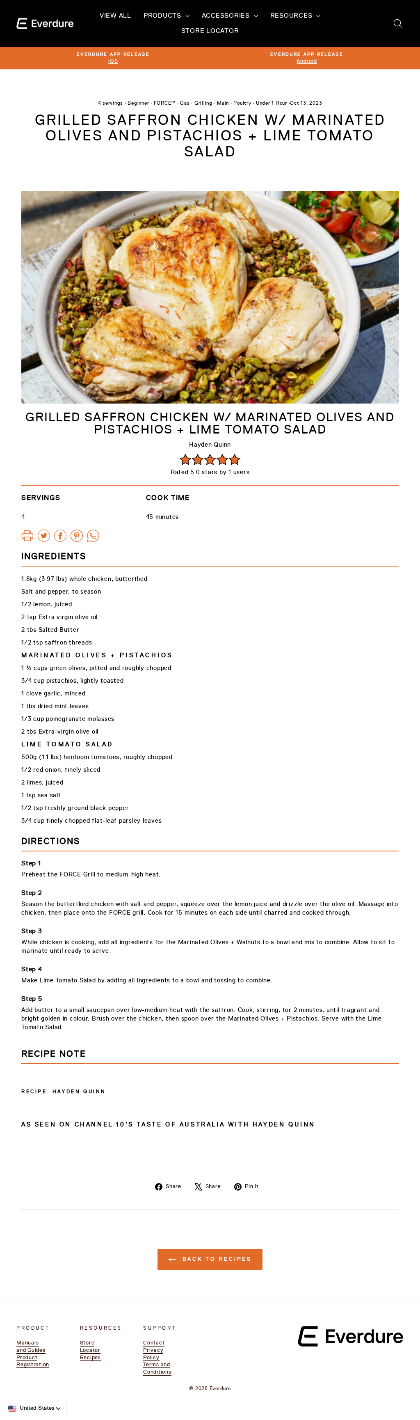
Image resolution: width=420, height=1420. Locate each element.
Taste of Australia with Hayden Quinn (226, 1125)
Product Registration (32, 1361)
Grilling (203, 103)
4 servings (110, 103)
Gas (184, 103)
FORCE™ (165, 103)
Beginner (138, 103)
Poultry (242, 103)
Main (223, 103)
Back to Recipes (215, 1259)
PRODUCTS (163, 16)
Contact (153, 1343)
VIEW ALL (115, 16)
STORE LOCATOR (210, 31)
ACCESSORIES (227, 16)
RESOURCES (292, 16)
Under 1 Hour (271, 103)
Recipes (90, 1357)
